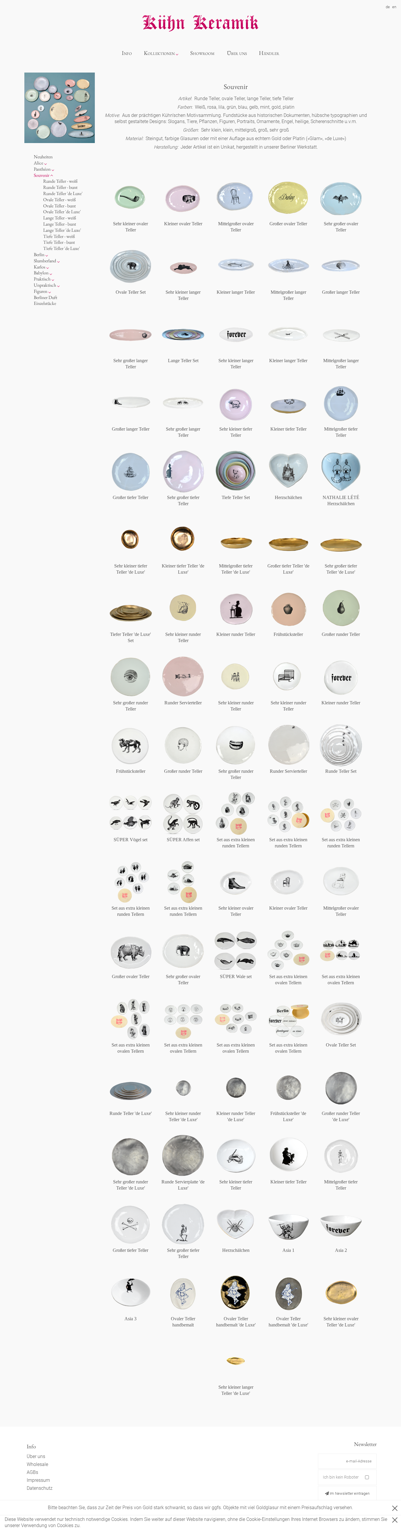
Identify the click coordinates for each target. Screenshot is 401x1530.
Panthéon (42, 169)
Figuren (40, 291)
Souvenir (41, 175)
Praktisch (42, 279)
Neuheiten (43, 157)
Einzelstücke (45, 303)
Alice (38, 163)
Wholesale (37, 1464)
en (394, 7)
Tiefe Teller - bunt (59, 242)
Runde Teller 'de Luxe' (62, 193)
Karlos (39, 267)
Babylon (41, 273)
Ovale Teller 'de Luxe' (62, 212)
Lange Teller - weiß (59, 218)
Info (127, 53)
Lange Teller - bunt (59, 224)
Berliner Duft (45, 297)
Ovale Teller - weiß (59, 200)
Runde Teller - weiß (60, 181)
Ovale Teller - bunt (59, 206)
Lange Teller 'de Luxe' (62, 230)
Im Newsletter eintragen (349, 1493)
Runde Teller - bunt (60, 187)
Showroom (202, 53)
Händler (269, 53)
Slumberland (45, 261)
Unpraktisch (45, 285)
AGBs (32, 1472)
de (388, 7)
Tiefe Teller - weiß (59, 236)
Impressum (38, 1480)
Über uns (237, 53)
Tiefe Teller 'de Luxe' (61, 248)
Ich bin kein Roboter (341, 1477)
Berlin (39, 254)
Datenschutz (40, 1488)
